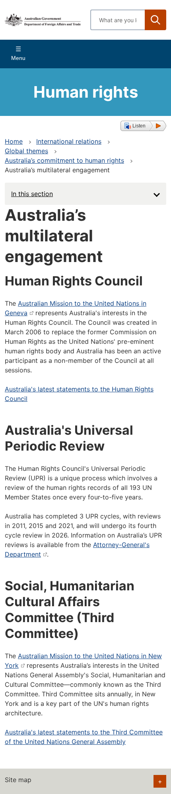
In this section (32, 194)
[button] (143, 126)
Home (14, 141)
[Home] (43, 20)
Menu (18, 58)
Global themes (26, 151)
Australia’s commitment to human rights (64, 160)
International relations (68, 141)
